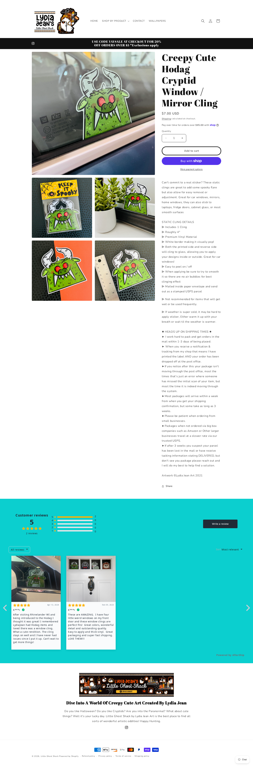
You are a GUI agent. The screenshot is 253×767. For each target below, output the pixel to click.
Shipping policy (142, 756)
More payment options (191, 169)
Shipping (166, 118)
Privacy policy (105, 756)
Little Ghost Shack (50, 756)
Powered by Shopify (69, 756)
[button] (115, 21)
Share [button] (169, 486)
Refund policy (88, 756)
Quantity (166, 131)
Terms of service (123, 756)
